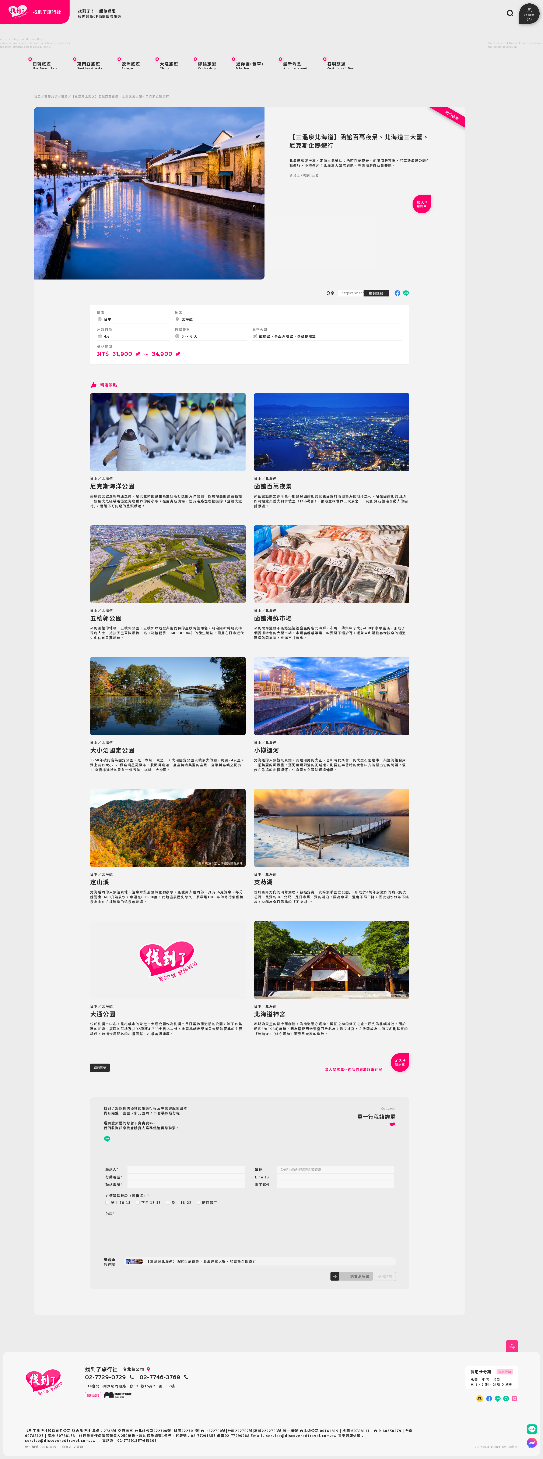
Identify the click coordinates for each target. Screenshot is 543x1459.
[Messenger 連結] (532, 1443)
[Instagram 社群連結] (514, 1398)
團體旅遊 (51, 96)
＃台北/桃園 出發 (304, 175)
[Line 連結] (532, 1429)
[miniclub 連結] (480, 1398)
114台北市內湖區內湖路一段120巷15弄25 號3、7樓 (130, 1386)
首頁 (37, 96)
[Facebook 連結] (489, 1398)
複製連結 (376, 293)
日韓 (64, 96)
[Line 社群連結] (506, 1398)
